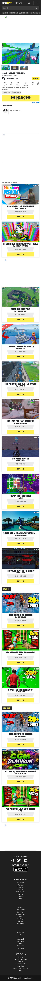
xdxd (21, 498)
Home (6, 13)
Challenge (20, 946)
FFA (20, 899)
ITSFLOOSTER (21, 209)
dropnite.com (27, 978)
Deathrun (17, 92)
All (20, 937)
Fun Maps (20, 919)
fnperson (21, 692)
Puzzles (20, 890)
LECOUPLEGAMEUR (22, 246)
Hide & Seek (20, 892)
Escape (20, 896)
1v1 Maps (20, 883)
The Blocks (20, 948)
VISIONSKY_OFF (22, 311)
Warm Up (20, 932)
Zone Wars (20, 912)
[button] (37, 53)
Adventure (20, 923)
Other (20, 944)
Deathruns (14, 13)
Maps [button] (19, 3)
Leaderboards (20, 964)
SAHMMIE (22, 386)
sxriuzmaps (21, 617)
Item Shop (20, 966)
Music (20, 917)
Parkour (35, 13)
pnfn (21, 654)
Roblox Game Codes (20, 968)
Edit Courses (25, 13)
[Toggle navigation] (36, 3)
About (20, 971)
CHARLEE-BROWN (21, 423)
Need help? (35, 103)
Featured (20, 939)
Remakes (20, 941)
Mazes (20, 921)
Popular (20, 962)
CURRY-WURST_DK (12, 78)
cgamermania (21, 774)
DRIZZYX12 (21, 461)
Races (21, 935)
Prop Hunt (20, 894)
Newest (20, 908)
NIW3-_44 (21, 348)
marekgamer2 (22, 535)
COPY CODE (20, 217)
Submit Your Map (21, 959)
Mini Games (21, 910)
